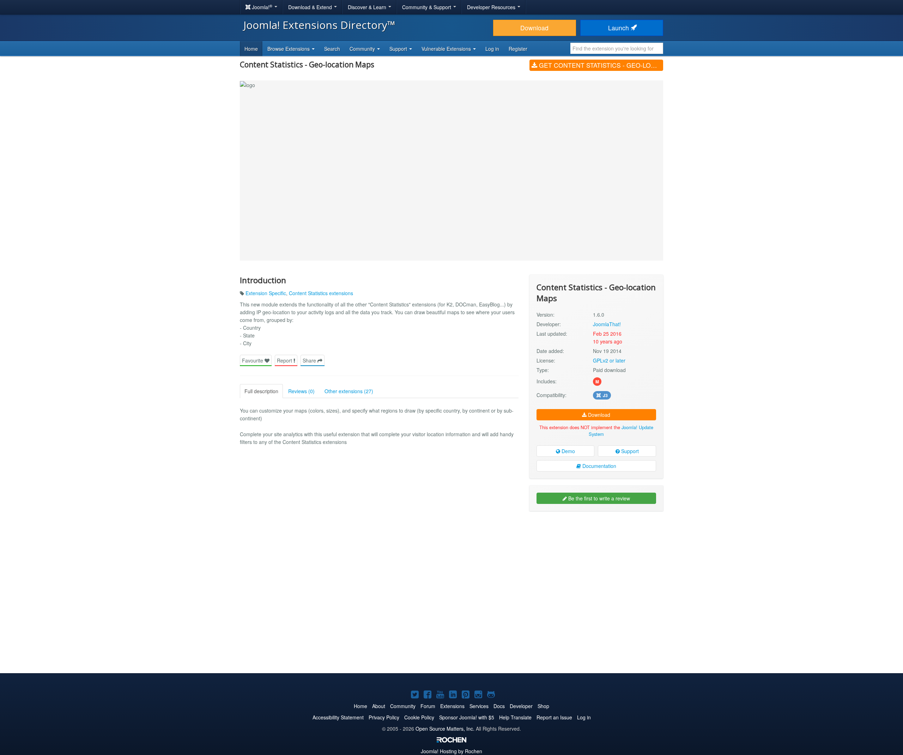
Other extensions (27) (349, 391)
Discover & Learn (368, 7)
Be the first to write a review (598, 498)
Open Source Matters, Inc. (445, 728)
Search (332, 48)
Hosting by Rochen (451, 751)
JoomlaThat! (607, 324)
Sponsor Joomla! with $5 (466, 717)
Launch (619, 27)
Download (534, 27)
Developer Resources (492, 7)
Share (310, 360)
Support (629, 451)
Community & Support (427, 7)
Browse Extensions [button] (289, 48)
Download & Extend (310, 7)
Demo (567, 451)
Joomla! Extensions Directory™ (319, 25)
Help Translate (515, 717)
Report (285, 360)
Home (251, 48)
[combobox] (616, 48)
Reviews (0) (301, 391)
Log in (492, 48)
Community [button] (363, 48)
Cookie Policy (419, 717)
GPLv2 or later (609, 360)
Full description (261, 391)
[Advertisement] (596, 562)
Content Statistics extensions (321, 293)
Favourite (253, 360)
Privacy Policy (384, 717)
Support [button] (398, 48)
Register (518, 48)
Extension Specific (266, 293)
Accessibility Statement (338, 717)
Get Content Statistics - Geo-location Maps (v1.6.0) (600, 65)
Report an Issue (554, 717)
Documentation (598, 465)
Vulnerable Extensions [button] (447, 48)
